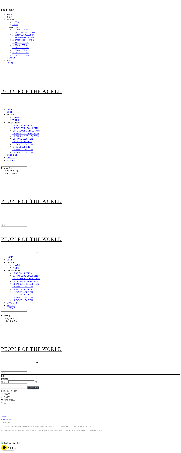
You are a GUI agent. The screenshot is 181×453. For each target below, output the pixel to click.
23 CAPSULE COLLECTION (23, 40)
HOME (9, 14)
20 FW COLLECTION (20, 52)
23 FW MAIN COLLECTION (23, 37)
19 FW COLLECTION (20, 55)
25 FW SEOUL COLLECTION (23, 32)
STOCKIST (11, 57)
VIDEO (15, 24)
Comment (33, 388)
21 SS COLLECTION (20, 50)
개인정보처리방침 (6, 419)
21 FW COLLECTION (20, 47)
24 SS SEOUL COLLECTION (23, 35)
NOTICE (10, 63)
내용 (37, 382)
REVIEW (10, 60)
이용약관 (3, 416)
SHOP (9, 17)
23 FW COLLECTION (20, 42)
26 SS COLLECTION (20, 29)
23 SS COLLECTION (20, 45)
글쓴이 (4, 382)
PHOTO (15, 22)
